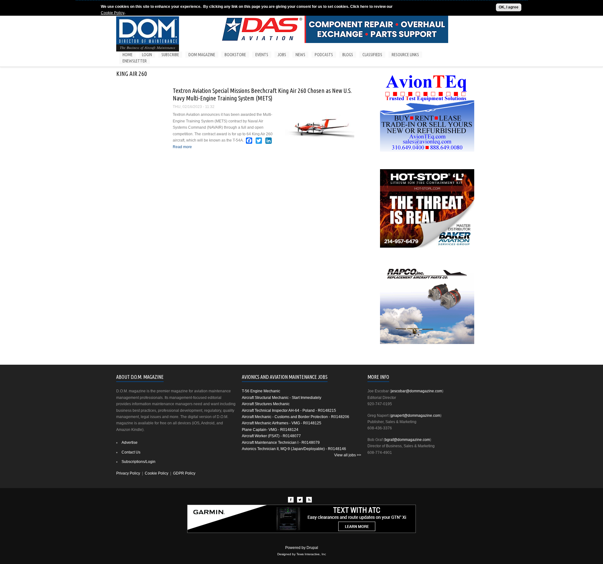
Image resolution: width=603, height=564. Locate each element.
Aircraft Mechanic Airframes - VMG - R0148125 (281, 423)
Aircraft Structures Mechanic (266, 404)
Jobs (282, 54)
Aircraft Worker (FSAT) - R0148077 (271, 436)
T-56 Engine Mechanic (261, 391)
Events (261, 54)
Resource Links (405, 54)
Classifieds (372, 54)
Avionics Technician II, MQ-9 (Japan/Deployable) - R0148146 (294, 449)
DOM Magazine (201, 54)
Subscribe (170, 54)
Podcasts (324, 54)
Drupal (312, 547)
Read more (182, 147)
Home (127, 54)
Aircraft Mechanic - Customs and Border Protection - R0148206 (295, 417)
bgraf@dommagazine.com (407, 440)
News (300, 54)
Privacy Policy (128, 473)
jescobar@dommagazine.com (416, 391)
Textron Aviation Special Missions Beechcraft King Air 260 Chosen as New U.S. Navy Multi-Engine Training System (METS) (262, 94)
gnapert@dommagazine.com (415, 415)
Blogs (347, 54)
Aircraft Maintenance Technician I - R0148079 (281, 442)
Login (147, 54)
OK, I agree (509, 7)
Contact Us (131, 452)
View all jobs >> (347, 455)
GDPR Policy (184, 473)
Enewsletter (134, 60)
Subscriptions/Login (138, 461)
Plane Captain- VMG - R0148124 (270, 429)
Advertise (130, 442)
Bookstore (235, 54)
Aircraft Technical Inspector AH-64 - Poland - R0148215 (289, 410)
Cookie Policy (112, 13)
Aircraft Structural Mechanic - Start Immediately (281, 397)
